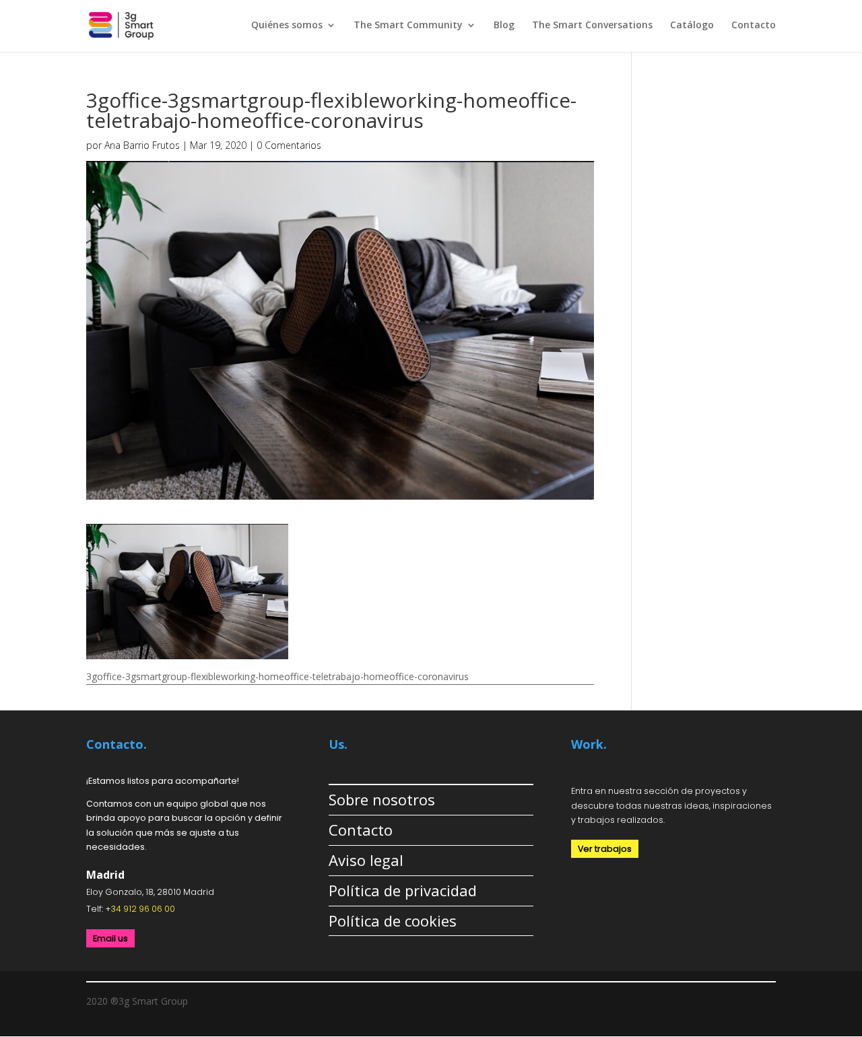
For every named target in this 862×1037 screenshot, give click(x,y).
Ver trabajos (605, 849)
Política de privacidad (403, 890)
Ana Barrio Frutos (142, 145)
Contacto (753, 25)
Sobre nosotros (382, 799)
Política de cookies (393, 920)
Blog (504, 25)
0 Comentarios (289, 145)
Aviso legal (366, 860)
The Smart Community (408, 25)
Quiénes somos (287, 25)
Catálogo (692, 25)
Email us (110, 938)
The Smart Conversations (592, 25)
